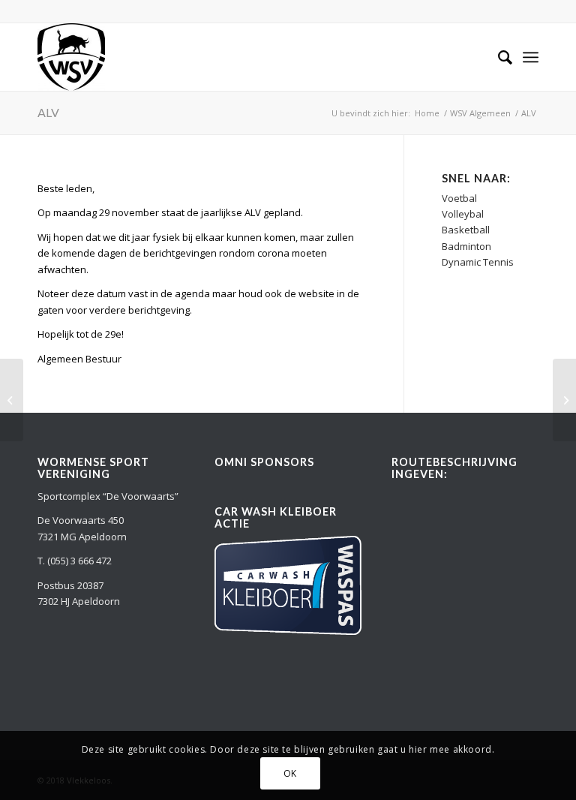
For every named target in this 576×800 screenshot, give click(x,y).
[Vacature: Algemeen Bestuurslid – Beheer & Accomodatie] (11, 400)
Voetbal (459, 198)
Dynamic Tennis (478, 262)
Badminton (466, 246)
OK (290, 773)
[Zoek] (497, 57)
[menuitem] (497, 57)
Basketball (466, 229)
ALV (48, 112)
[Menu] (530, 57)
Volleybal (463, 214)
